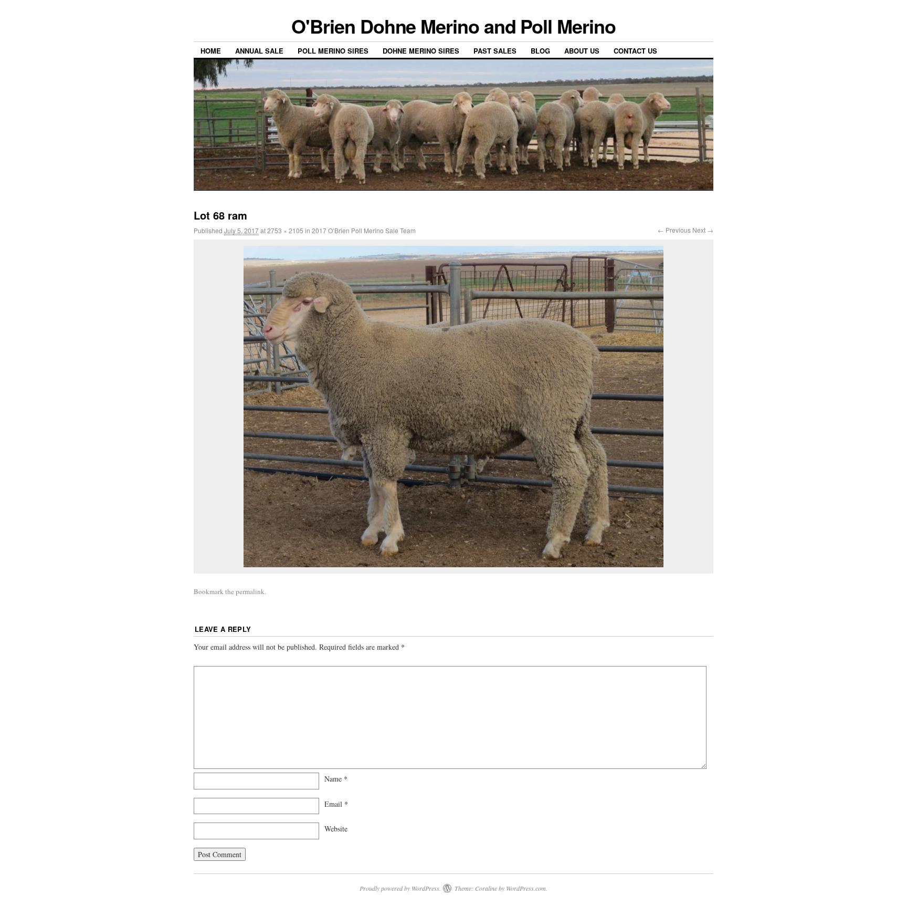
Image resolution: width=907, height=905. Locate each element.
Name (335, 779)
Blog (540, 51)
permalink (250, 591)
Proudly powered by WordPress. (400, 888)
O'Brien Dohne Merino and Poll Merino (453, 25)
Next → (702, 229)
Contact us (635, 51)
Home (211, 51)
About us (581, 51)
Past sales (494, 51)
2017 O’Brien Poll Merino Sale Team (364, 230)
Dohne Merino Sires (421, 51)
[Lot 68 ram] (453, 406)
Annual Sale (259, 51)
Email (336, 804)
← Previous (674, 229)
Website (335, 829)
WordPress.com (526, 888)
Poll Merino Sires (333, 51)
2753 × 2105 (285, 230)
